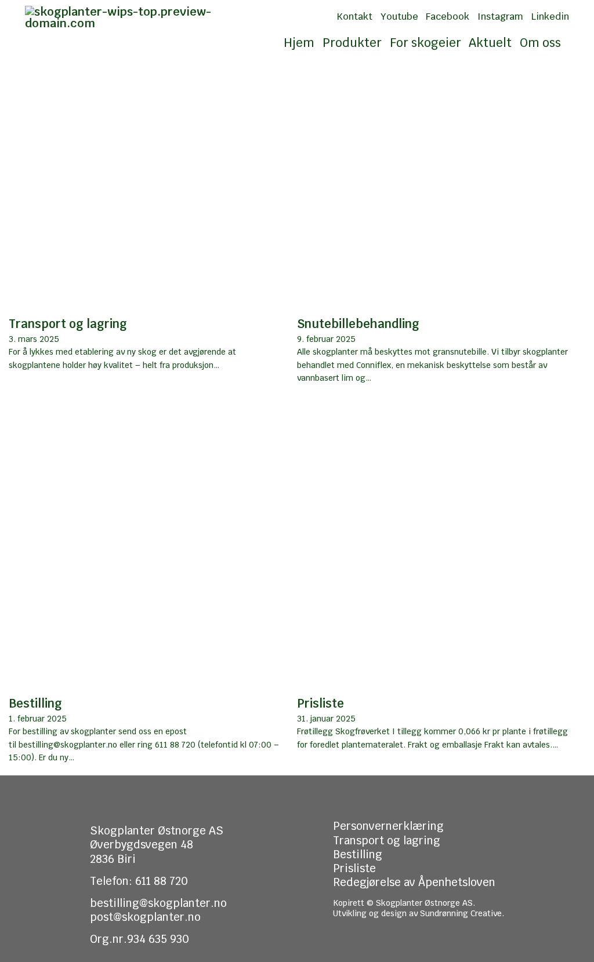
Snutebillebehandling (358, 323)
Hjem (299, 42)
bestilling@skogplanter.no (158, 903)
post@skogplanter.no (145, 917)
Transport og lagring (68, 323)
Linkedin (550, 16)
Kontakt (354, 16)
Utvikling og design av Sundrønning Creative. (418, 913)
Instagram (500, 16)
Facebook (447, 16)
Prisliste (320, 703)
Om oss (540, 42)
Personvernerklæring (388, 826)
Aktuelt (490, 42)
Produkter (352, 42)
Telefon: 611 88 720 (139, 881)
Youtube (399, 16)
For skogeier (425, 42)
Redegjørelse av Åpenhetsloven (414, 882)
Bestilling (35, 703)
